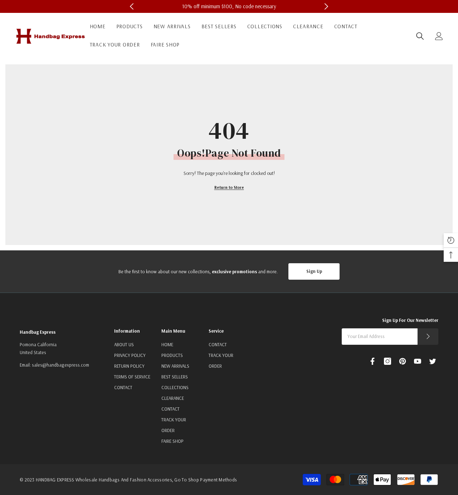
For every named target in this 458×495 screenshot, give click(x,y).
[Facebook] (372, 361)
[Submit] (428, 336)
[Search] (420, 36)
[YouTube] (417, 361)
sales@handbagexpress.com (60, 365)
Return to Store (229, 187)
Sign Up (314, 271)
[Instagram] (387, 361)
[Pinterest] (402, 361)
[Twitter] (432, 361)
